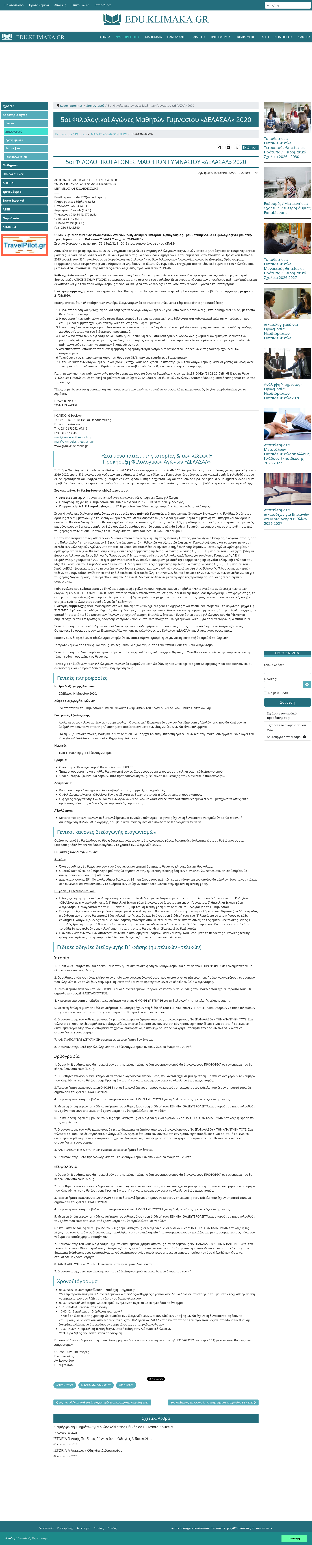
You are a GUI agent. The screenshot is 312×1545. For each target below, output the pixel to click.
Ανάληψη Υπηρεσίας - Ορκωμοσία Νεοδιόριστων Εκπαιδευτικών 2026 (283, 391)
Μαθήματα (153, 37)
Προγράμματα (14, 140)
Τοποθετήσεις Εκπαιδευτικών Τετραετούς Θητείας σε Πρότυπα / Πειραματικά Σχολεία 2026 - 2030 (285, 147)
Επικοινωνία (80, 5)
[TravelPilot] (24, 245)
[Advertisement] (148, 67)
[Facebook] (220, 147)
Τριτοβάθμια (220, 37)
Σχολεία (104, 37)
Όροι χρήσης (65, 1528)
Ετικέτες (99, 1528)
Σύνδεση (287, 702)
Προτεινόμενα (39, 5)
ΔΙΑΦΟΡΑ (9, 227)
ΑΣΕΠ (265, 37)
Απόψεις (60, 5)
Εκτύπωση (250, 147)
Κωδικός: (270, 679)
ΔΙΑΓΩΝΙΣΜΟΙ (64, 1385)
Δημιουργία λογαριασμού (285, 737)
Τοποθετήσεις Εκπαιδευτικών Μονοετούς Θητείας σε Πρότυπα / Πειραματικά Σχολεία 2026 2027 (285, 268)
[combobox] (288, 5)
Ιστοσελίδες (103, 5)
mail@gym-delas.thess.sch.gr (74, 442)
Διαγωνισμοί (13, 131)
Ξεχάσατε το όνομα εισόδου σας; (286, 727)
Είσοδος (112, 1528)
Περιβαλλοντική (16, 156)
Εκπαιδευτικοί (246, 37)
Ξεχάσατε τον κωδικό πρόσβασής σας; (282, 715)
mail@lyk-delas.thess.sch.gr (73, 437)
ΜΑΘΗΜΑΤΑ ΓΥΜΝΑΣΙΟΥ (96, 1385)
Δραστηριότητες (128, 37)
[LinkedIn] (228, 147)
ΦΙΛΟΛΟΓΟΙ (126, 1385)
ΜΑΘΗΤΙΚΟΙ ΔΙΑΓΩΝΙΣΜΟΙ (109, 134)
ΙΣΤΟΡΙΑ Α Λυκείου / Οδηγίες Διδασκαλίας (87, 1450)
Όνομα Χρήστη (274, 665)
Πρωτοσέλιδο (14, 5)
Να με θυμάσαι (278, 693)
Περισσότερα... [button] (41, 1538)
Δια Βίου (199, 37)
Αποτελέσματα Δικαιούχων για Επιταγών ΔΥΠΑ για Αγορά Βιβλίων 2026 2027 (286, 516)
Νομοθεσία (283, 37)
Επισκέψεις (12, 148)
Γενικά (9, 123)
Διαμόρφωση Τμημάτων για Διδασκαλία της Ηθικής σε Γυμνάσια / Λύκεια (113, 1426)
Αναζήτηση (83, 1528)
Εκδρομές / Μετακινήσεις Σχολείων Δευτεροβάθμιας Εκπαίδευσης (287, 208)
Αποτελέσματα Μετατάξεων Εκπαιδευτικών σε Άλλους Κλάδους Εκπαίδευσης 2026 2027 (286, 453)
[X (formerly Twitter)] (237, 147)
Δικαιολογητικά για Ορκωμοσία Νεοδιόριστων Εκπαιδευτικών (281, 331)
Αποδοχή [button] (294, 1538)
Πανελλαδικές (177, 37)
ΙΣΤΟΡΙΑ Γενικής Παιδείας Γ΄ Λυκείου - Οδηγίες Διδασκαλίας (102, 1438)
